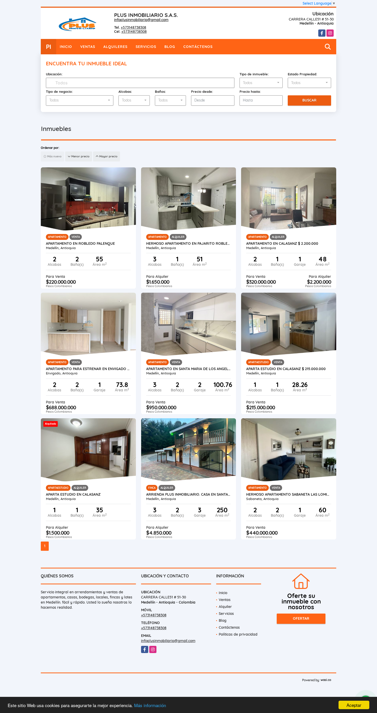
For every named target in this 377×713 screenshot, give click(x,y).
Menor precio (80, 156)
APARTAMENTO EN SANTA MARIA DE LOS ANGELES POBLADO (188, 369)
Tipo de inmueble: (254, 74)
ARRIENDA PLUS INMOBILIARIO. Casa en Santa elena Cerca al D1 (188, 494)
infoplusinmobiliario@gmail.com (141, 19)
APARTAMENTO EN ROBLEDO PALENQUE (80, 243)
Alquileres (115, 46)
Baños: (160, 91)
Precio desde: (202, 91)
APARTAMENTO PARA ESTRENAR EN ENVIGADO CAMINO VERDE (88, 369)
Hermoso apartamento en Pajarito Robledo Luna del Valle (188, 243)
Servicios (146, 46)
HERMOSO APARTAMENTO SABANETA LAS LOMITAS (288, 494)
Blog (169, 46)
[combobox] (261, 83)
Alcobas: (125, 91)
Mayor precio (107, 156)
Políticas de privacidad (238, 634)
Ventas (87, 46)
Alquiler (225, 606)
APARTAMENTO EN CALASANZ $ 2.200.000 (282, 243)
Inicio (66, 46)
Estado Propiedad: (302, 74)
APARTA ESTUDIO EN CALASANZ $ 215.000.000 (286, 369)
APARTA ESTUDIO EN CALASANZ (73, 494)
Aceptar (353, 705)
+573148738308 (133, 27)
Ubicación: (54, 74)
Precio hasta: (250, 91)
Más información (150, 705)
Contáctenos (198, 46)
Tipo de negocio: (59, 91)
